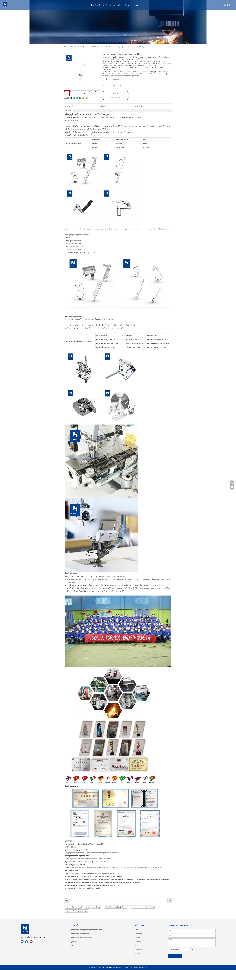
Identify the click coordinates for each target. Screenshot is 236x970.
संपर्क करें (135, 5)
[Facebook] (22, 941)
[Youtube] (31, 941)
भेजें (175, 956)
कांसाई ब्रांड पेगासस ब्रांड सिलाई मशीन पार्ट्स (143, 907)
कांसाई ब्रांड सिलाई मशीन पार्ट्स (73, 907)
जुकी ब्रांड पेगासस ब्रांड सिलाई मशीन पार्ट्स (115, 907)
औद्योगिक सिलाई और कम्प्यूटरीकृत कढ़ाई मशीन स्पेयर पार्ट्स (86, 930)
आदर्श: (66, 106)
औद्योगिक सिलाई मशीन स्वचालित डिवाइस (81, 938)
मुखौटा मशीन (74, 942)
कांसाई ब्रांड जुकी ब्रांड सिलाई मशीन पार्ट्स (76, 911)
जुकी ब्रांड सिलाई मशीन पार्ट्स (93, 907)
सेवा (137, 946)
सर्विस (119, 5)
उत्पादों (105, 5)
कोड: (136, 106)
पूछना (114, 93)
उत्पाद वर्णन (69, 110)
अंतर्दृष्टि (127, 5)
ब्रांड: (101, 106)
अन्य (72, 946)
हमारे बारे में (96, 5)
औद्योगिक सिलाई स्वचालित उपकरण (80, 934)
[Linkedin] (26, 941)
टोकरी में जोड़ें (114, 98)
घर (89, 5)
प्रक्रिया (112, 5)
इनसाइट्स (139, 950)
